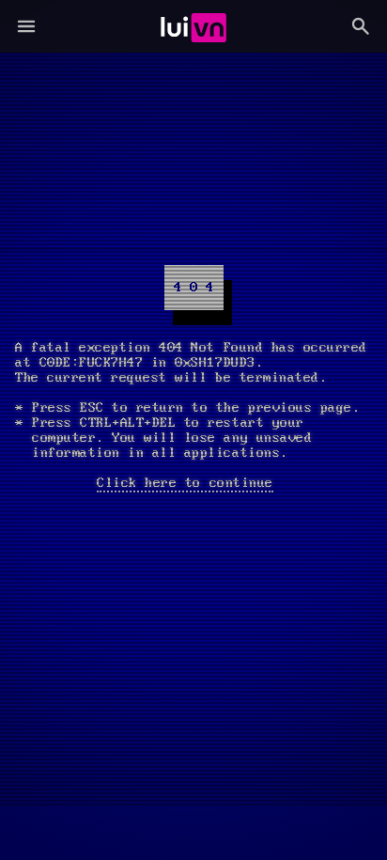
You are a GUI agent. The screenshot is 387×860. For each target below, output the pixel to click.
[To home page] (194, 26)
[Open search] (361, 26)
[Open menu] (26, 26)
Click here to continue (184, 483)
